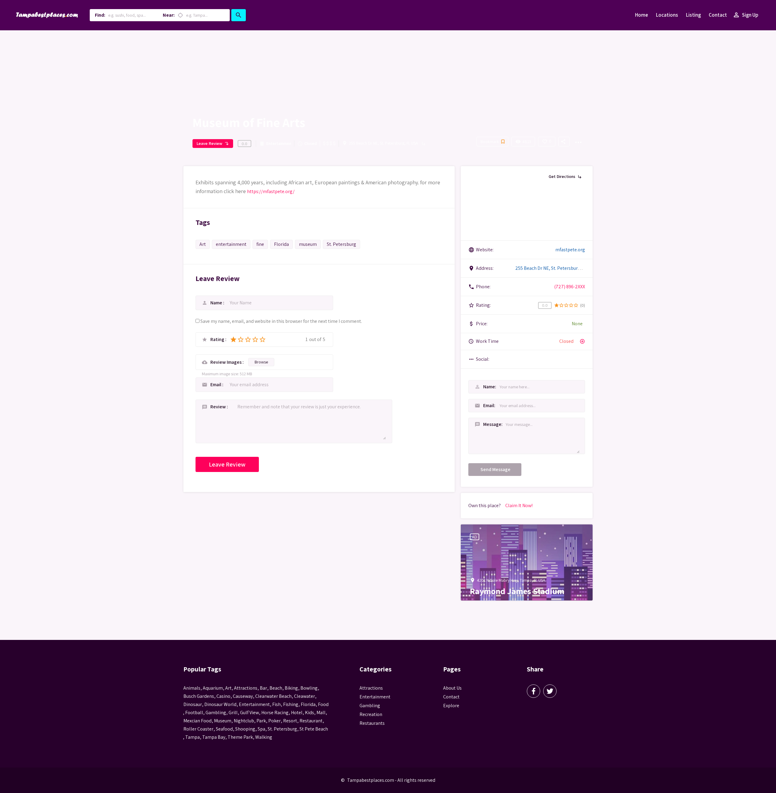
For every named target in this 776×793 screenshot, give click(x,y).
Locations (667, 15)
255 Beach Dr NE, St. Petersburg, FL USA (383, 143)
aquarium (213, 688)
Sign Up (745, 14)
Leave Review (212, 143)
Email (216, 384)
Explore (451, 705)
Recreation (371, 714)
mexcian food (197, 721)
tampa (192, 737)
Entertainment (275, 143)
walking (263, 737)
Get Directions (565, 176)
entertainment (231, 244)
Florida (281, 244)
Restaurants (372, 723)
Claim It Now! (519, 505)
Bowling (309, 688)
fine (260, 244)
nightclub (244, 721)
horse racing (275, 712)
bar (263, 688)
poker (274, 721)
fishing (290, 704)
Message (482, 424)
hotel (297, 712)
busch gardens (198, 696)
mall (321, 712)
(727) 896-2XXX (569, 286)
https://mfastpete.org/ (271, 191)
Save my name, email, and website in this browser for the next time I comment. (281, 321)
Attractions (371, 688)
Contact (718, 15)
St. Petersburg (341, 244)
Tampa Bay (213, 737)
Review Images (226, 362)
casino (223, 696)
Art (202, 244)
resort (290, 721)
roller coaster (198, 729)
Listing (693, 15)
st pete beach (313, 729)
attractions (245, 688)
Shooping (245, 729)
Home (641, 15)
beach (275, 688)
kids (309, 712)
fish (276, 704)
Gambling (370, 705)
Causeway (243, 696)
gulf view (249, 712)
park (261, 721)
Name (216, 302)
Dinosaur (192, 704)
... (578, 138)
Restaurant (311, 721)
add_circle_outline (582, 341)
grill (233, 712)
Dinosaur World (220, 704)
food (323, 704)
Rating (217, 339)
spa (261, 729)
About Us (452, 688)
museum (308, 244)
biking (291, 688)
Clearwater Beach (273, 696)
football (194, 712)
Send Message (495, 469)
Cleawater (304, 696)
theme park (240, 737)
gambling (216, 712)
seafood (224, 729)
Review (218, 406)
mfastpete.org (570, 249)
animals (191, 688)
